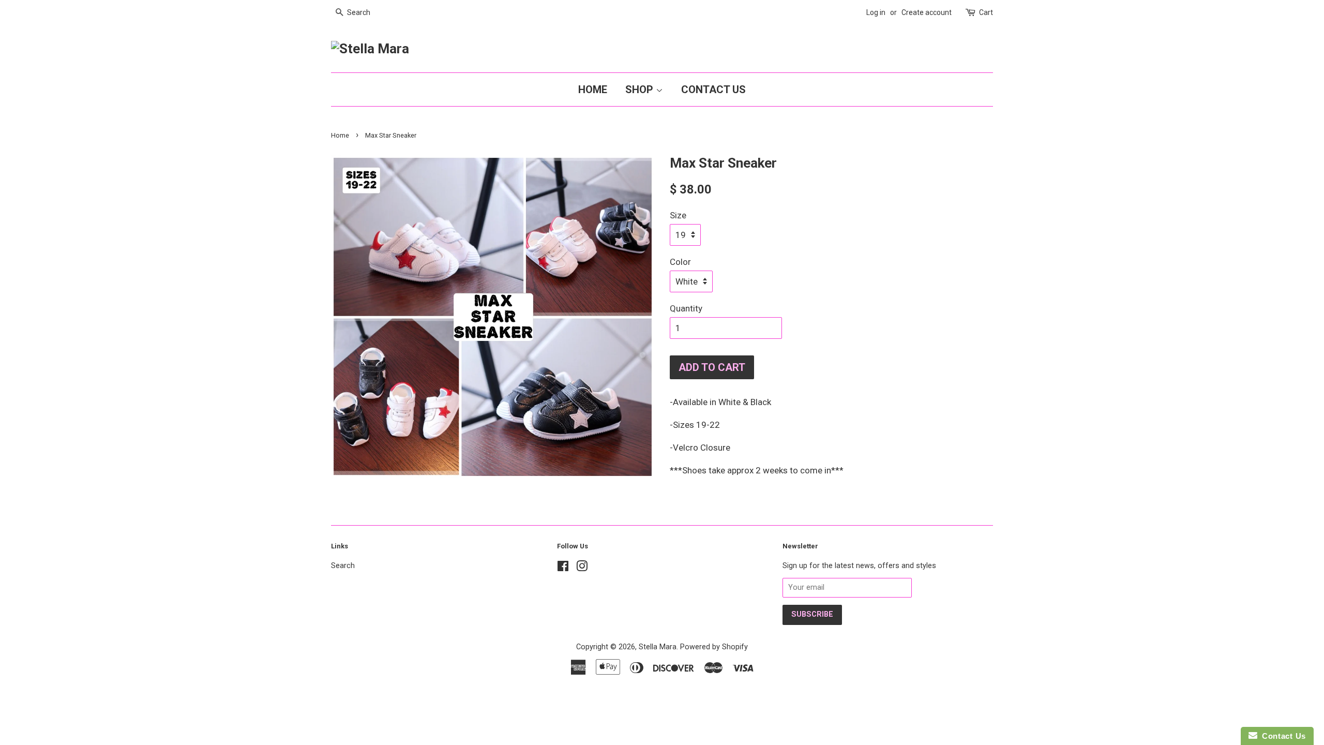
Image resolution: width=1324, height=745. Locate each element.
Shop (640, 89)
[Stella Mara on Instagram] (582, 568)
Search (343, 565)
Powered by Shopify (714, 647)
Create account (926, 12)
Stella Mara (657, 647)
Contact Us (713, 89)
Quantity (686, 308)
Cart (986, 12)
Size (678, 215)
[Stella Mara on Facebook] (563, 568)
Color (680, 262)
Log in (875, 12)
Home (592, 89)
